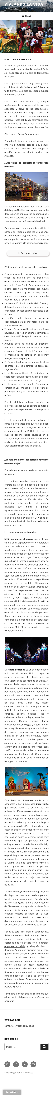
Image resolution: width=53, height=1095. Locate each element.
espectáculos (26, 409)
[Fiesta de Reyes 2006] (26, 781)
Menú (28, 16)
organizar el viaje (14, 946)
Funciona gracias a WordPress (18, 1072)
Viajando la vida (23, 4)
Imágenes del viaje (28, 253)
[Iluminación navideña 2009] (26, 651)
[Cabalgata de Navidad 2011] (26, 187)
